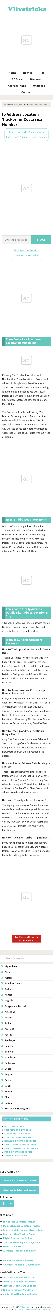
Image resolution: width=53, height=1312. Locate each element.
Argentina (10, 1011)
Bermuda (9, 1091)
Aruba (8, 1023)
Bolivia (8, 1102)
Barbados (10, 1063)
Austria (8, 1034)
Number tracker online (26, 255)
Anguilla (9, 1000)
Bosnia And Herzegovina (17, 1108)
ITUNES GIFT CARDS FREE (17, 1133)
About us (7, 1309)
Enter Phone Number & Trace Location (26, 137)
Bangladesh (11, 1057)
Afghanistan (11, 966)
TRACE (41, 240)
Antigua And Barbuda (16, 1006)
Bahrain (9, 1051)
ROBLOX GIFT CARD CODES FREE (20, 1140)
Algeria (8, 977)
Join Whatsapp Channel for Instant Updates (26, 939)
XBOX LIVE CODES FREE (15, 1155)
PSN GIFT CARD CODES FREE (18, 1151)
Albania (8, 972)
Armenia (9, 1017)
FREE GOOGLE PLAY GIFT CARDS (20, 1144)
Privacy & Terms (32, 1309)
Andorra (9, 989)
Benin (8, 1085)
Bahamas (10, 1046)
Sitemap (46, 1309)
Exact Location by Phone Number (26, 132)
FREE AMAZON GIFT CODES (17, 1129)
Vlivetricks (26, 8)
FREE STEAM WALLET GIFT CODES (21, 1148)
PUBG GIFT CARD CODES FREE (19, 1137)
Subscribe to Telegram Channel (19, 1189)
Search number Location (26, 250)
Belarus (9, 1068)
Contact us (18, 1309)
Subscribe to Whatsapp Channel (19, 1180)
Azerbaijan (10, 1040)
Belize (8, 1080)
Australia (9, 1028)
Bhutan (8, 1097)
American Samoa (13, 983)
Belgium (9, 1074)
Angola (8, 994)
